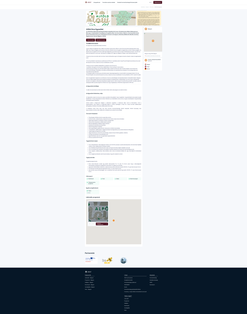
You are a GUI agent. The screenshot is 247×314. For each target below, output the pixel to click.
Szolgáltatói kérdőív (128, 280)
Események (126, 305)
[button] (113, 220)
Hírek (125, 310)
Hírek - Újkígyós (88, 289)
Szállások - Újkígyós (89, 282)
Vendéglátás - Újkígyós (90, 287)
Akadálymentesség (154, 280)
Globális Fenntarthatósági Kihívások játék (127, 2)
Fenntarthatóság (153, 277)
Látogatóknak (96, 2)
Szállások (126, 303)
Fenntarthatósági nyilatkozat (130, 282)
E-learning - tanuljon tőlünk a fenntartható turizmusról (135, 291)
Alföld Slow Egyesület (158, 6)
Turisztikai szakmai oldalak (108, 2)
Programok (126, 301)
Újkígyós (147, 6)
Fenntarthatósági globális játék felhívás (132, 289)
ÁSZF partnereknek (128, 277)
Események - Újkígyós (89, 284)
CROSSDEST (127, 284)
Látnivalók (126, 298)
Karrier (125, 287)
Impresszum (152, 284)
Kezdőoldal (143, 6)
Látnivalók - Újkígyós (89, 277)
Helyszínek (152, 6)
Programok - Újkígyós (89, 280)
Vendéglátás (127, 307)
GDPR (151, 282)
